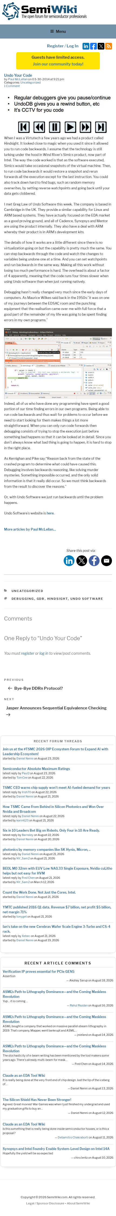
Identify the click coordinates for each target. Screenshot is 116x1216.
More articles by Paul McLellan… (30, 529)
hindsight (57, 599)
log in (43, 653)
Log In (73, 46)
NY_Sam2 (23, 858)
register (27, 653)
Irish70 (26, 792)
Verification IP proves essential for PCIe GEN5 (38, 972)
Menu (61, 31)
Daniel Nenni (24, 758)
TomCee (22, 777)
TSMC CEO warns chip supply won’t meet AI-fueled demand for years (56, 788)
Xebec (26, 936)
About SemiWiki (78, 1203)
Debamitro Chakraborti (73, 1137)
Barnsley (27, 835)
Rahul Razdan (79, 1005)
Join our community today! (58, 64)
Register (55, 46)
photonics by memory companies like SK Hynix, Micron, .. (47, 850)
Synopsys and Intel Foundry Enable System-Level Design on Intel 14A (56, 1149)
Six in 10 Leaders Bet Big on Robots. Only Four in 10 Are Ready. (51, 830)
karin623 (22, 820)
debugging (23, 599)
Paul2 (25, 773)
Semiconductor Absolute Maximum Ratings (36, 769)
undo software (87, 599)
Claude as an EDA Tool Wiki (24, 1076)
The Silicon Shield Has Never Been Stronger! (37, 1100)
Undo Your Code (18, 75)
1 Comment (12, 86)
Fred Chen (28, 878)
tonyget (21, 916)
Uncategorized (31, 82)
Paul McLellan (18, 79)
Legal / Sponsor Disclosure (45, 1203)
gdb (41, 599)
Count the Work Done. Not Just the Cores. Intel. (39, 892)
